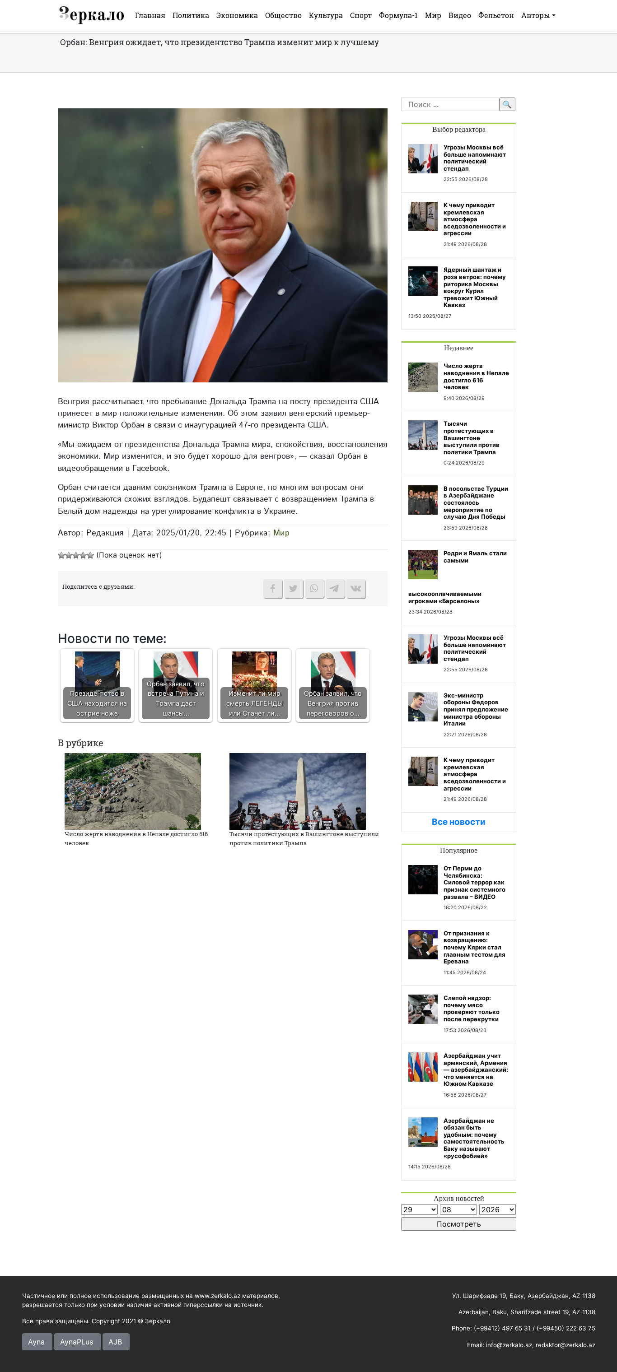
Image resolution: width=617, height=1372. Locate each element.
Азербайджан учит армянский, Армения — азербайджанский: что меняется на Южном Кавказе (476, 1069)
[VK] (355, 588)
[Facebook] (272, 588)
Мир (433, 15)
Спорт (361, 15)
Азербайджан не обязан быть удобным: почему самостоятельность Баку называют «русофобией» (474, 1138)
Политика (191, 15)
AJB (115, 1341)
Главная (150, 15)
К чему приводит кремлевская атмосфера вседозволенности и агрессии (475, 219)
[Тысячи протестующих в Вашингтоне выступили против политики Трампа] (297, 790)
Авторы (535, 15)
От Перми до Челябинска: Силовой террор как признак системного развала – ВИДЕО (474, 882)
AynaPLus (76, 1341)
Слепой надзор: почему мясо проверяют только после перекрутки (472, 1008)
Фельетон (496, 15)
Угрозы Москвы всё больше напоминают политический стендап (475, 158)
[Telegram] (335, 588)
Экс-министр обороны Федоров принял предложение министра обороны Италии (476, 709)
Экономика (237, 15)
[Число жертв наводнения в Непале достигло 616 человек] (133, 790)
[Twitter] (293, 588)
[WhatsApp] (314, 588)
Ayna (36, 1341)
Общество (283, 15)
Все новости (459, 822)
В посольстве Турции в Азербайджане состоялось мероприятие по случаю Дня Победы (476, 502)
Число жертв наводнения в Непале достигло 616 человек (476, 376)
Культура (326, 15)
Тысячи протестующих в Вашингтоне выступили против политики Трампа (304, 838)
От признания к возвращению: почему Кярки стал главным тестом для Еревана (474, 947)
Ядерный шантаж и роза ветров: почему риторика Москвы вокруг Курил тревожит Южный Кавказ (475, 287)
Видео (460, 15)
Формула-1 (398, 15)
